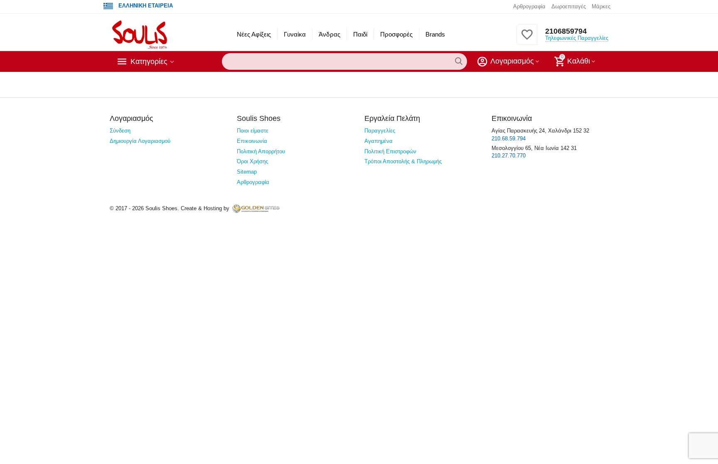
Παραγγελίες (379, 131)
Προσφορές (396, 34)
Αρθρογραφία (529, 6)
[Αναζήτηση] (458, 61)
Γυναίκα (295, 34)
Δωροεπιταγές (568, 6)
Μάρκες (601, 6)
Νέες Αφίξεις (254, 34)
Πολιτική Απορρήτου (261, 151)
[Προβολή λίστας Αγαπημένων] (527, 39)
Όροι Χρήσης (252, 161)
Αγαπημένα (378, 141)
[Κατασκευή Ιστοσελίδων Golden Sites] (256, 208)
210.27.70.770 (509, 155)
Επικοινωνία (252, 141)
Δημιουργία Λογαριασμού (140, 141)
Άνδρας (329, 34)
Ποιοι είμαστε (252, 131)
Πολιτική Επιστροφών (390, 151)
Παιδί (360, 34)
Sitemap (247, 172)
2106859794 (566, 31)
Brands (435, 34)
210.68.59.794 (509, 138)
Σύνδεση (120, 131)
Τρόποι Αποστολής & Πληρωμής (403, 161)
